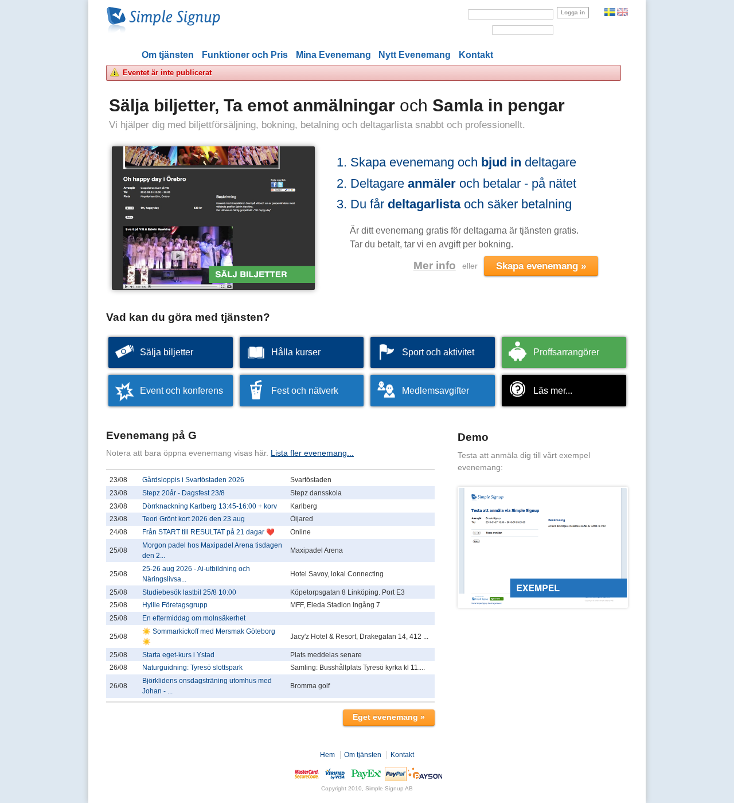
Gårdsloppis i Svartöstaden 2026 (193, 480)
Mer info (434, 265)
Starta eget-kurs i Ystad (178, 655)
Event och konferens (181, 390)
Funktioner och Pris (245, 55)
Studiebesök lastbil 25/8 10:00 (189, 592)
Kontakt (476, 55)
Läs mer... (552, 390)
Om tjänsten (168, 55)
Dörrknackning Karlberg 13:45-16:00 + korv (209, 506)
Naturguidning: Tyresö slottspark (192, 668)
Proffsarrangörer (566, 352)
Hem (327, 755)
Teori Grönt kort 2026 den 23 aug (193, 519)
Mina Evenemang (333, 55)
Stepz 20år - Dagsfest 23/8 (183, 493)
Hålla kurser (296, 352)
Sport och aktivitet (438, 352)
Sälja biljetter (166, 352)
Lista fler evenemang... (312, 452)
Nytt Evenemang (414, 55)
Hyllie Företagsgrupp (175, 605)
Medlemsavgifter (435, 390)
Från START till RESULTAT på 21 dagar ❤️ (208, 532)
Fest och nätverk (304, 390)
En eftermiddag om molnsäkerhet (193, 618)
